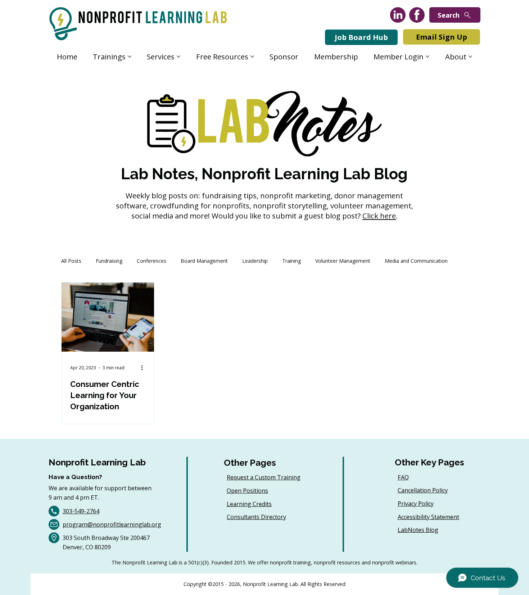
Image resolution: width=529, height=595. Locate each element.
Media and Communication (416, 260)
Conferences (151, 260)
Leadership (255, 260)
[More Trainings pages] (129, 56)
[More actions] (144, 368)
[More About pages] (470, 56)
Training (291, 260)
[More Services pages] (178, 56)
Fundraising (109, 260)
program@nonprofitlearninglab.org (112, 524)
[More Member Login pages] (427, 56)
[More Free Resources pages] (252, 56)
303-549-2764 (81, 511)
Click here (379, 216)
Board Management (204, 260)
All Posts (71, 260)
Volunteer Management (342, 260)
